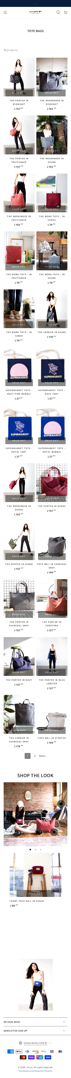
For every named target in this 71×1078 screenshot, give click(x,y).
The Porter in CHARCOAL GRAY (19, 623)
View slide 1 (30, 849)
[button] (58, 12)
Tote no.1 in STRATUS (52, 738)
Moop (29, 1067)
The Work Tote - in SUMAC (52, 218)
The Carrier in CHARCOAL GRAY (19, 739)
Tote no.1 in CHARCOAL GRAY (52, 566)
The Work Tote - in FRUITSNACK (19, 276)
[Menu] (5, 12)
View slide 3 (40, 849)
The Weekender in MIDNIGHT (52, 102)
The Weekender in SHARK (52, 160)
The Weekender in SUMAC (19, 508)
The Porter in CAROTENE (51, 623)
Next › (42, 755)
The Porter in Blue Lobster (52, 681)
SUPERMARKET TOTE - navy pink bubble (19, 392)
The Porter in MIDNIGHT (19, 102)
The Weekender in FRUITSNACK (19, 218)
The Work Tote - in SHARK (52, 276)
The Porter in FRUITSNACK (19, 160)
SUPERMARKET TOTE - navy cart (51, 392)
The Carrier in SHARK (52, 332)
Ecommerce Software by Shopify (35, 1071)
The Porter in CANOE (19, 564)
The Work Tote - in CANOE (19, 334)
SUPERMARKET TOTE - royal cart (19, 450)
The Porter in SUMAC (52, 506)
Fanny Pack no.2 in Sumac (27, 901)
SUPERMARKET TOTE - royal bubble (51, 450)
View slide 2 (35, 849)
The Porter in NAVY (19, 680)
